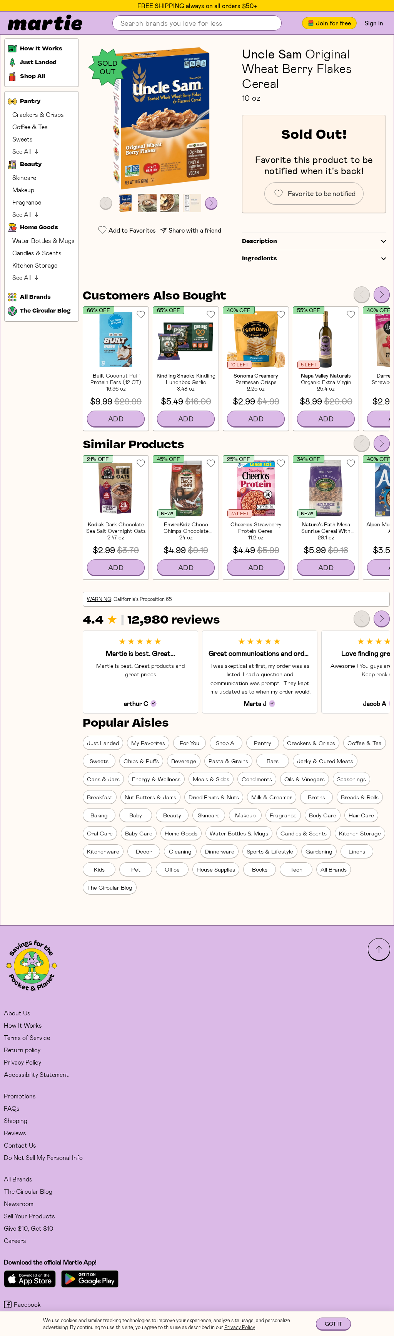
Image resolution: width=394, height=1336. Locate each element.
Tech (296, 869)
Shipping (15, 1120)
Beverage (183, 760)
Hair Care (361, 815)
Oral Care (100, 833)
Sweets (22, 139)
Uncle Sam (272, 53)
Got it (333, 1323)
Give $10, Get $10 (28, 1228)
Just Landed (103, 742)
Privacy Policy (22, 1062)
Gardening (319, 851)
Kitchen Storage (34, 265)
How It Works (23, 1025)
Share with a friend (195, 230)
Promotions (20, 1096)
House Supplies (216, 869)
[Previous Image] (106, 203)
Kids (99, 869)
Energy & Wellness (156, 778)
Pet (135, 869)
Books (259, 869)
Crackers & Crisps (38, 114)
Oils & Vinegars (304, 778)
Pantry (262, 742)
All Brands (334, 869)
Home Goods (181, 833)
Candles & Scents (37, 252)
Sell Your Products (29, 1216)
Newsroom (18, 1203)
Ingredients (259, 259)
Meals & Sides (211, 778)
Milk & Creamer (271, 797)
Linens (357, 851)
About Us (17, 1013)
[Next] (382, 294)
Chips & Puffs (141, 760)
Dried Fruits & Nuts (214, 797)
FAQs (12, 1108)
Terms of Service (27, 1037)
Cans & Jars (103, 778)
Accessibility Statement (36, 1074)
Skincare (24, 177)
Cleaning (180, 851)
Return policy (22, 1049)
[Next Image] (211, 203)
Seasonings (351, 778)
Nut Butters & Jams (150, 797)
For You (189, 742)
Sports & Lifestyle (270, 851)
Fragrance (26, 202)
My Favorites (148, 742)
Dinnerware (219, 851)
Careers (15, 1240)
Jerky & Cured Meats (325, 760)
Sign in (373, 23)
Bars (273, 760)
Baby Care (138, 833)
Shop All (226, 742)
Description (259, 241)
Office (172, 869)
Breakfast (99, 797)
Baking (99, 815)
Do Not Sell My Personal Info (43, 1157)
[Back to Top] (379, 949)
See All (21, 151)
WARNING (99, 599)
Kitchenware (103, 851)
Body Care (322, 815)
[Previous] (362, 294)
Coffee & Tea (30, 126)
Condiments (257, 778)
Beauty (172, 815)
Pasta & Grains (228, 760)
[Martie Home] (38, 23)
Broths (316, 797)
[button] (158, 118)
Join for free (333, 23)
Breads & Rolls (360, 797)
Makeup (23, 189)
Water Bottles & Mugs (43, 240)
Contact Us (20, 1145)
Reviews (15, 1132)
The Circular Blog (109, 887)
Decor (144, 851)
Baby (135, 815)
